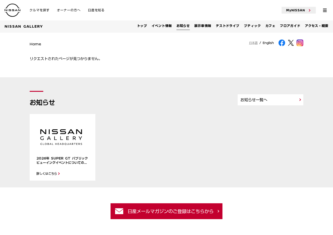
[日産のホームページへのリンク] (12, 6)
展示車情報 (202, 25)
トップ (142, 25)
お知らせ (183, 25)
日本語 (253, 42)
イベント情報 (162, 25)
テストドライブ (227, 25)
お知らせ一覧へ (253, 100)
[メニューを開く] (324, 10)
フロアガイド (290, 25)
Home (35, 44)
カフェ (270, 25)
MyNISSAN (295, 10)
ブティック (252, 25)
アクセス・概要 (316, 25)
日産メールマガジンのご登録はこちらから (171, 211)
